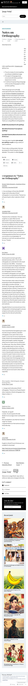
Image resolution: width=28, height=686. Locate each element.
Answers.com (18, 66)
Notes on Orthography (11, 34)
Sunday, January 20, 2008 (8, 254)
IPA (19, 89)
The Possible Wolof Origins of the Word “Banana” (12, 590)
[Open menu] (3, 22)
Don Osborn (5, 252)
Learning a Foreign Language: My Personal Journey (12, 615)
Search (22, 16)
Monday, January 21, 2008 (8, 327)
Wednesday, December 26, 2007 (10, 187)
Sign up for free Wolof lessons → (9, 6)
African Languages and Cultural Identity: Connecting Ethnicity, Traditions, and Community (14, 540)
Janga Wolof (6, 11)
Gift (24, 2)
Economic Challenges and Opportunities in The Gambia (14, 566)
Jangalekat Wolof (6, 211)
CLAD (3, 93)
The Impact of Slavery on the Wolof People (11, 640)
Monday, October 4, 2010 (8, 408)
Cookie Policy (5, 680)
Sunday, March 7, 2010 (7, 384)
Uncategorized (6, 28)
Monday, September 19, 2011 (9, 439)
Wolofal (21, 152)
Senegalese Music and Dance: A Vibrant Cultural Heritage (14, 665)
